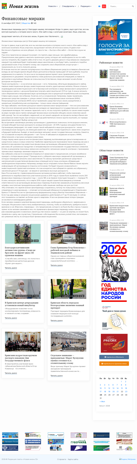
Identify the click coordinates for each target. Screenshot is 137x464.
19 (109, 391)
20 (113, 391)
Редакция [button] (85, 6)
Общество (26, 23)
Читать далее (11, 267)
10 (101, 388)
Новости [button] (52, 6)
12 (109, 388)
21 (117, 391)
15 (122, 388)
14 (117, 388)
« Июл (102, 401)
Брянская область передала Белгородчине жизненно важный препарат (67, 305)
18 (105, 391)
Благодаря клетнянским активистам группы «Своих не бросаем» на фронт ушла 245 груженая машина (20, 251)
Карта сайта (73, 459)
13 (113, 388)
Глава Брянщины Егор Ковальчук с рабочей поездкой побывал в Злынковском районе (68, 250)
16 (126, 388)
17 (100, 391)
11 (105, 388)
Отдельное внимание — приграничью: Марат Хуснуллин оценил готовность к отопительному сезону (67, 359)
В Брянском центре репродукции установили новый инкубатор (21, 304)
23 (126, 391)
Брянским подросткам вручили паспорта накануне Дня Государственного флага (21, 358)
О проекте (61, 459)
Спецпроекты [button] (68, 6)
